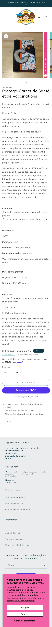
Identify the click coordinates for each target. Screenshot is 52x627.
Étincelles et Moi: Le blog (17, 545)
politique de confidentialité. (21, 600)
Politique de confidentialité (18, 509)
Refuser (24, 614)
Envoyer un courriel (12, 482)
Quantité (6, 367)
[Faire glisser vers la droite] (32, 82)
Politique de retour (14, 503)
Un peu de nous (12, 533)
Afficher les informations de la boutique (24, 414)
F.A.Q (7, 526)
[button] (6, 17)
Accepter (24, 607)
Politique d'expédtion (15, 497)
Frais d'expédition (8, 355)
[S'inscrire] (44, 565)
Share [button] (8, 421)
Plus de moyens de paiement (26, 397)
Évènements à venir (14, 539)
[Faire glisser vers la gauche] (20, 82)
